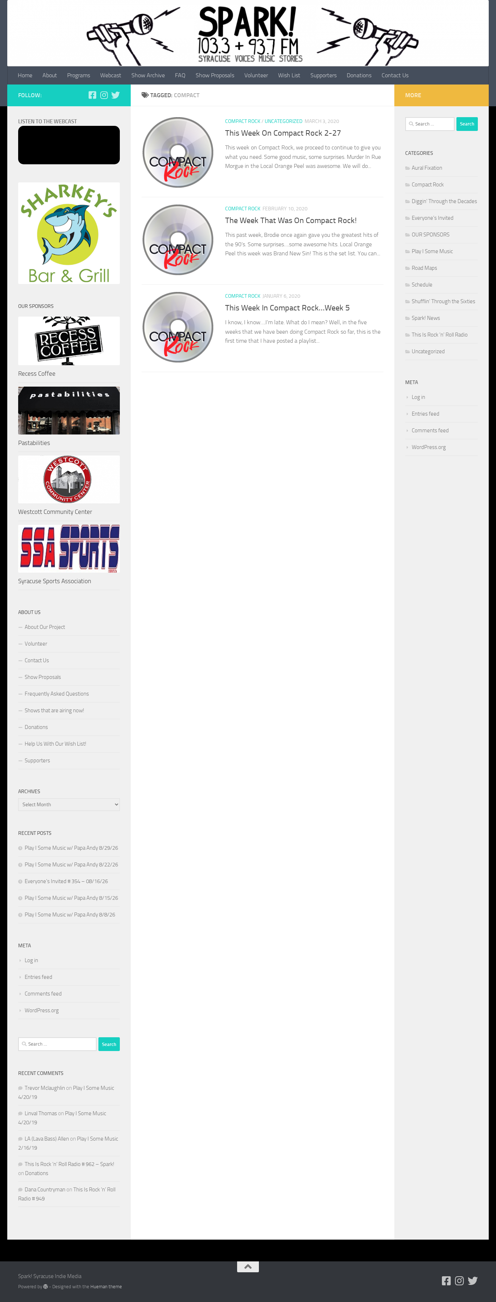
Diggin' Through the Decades (444, 201)
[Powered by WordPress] (45, 1286)
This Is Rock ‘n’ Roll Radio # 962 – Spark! (69, 1164)
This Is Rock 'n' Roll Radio (440, 334)
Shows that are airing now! (54, 710)
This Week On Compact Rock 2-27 (283, 133)
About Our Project (45, 627)
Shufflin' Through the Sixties (443, 301)
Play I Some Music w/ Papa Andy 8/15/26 (71, 898)
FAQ (180, 75)
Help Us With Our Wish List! (55, 744)
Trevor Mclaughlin (45, 1088)
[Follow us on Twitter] (115, 95)
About (49, 75)
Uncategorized (283, 121)
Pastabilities (34, 442)
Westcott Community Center (55, 511)
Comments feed (43, 993)
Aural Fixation (427, 168)
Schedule (422, 284)
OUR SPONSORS (431, 234)
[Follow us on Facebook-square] (92, 95)
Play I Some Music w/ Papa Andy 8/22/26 (71, 864)
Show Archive (148, 75)
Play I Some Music (432, 251)
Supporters (323, 75)
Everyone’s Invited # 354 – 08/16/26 (66, 881)
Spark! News (426, 318)
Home (25, 75)
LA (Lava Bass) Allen (47, 1139)
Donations (359, 75)
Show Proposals (215, 75)
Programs (78, 75)
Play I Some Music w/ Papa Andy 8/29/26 (71, 848)
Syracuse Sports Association (54, 581)
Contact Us (395, 75)
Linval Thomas (41, 1113)
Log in (31, 960)
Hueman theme (106, 1286)
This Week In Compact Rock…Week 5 (287, 308)
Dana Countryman (45, 1189)
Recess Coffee (37, 373)
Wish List (289, 75)
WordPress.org (42, 1010)
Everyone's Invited (433, 218)
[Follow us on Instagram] (103, 95)
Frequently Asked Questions (57, 694)
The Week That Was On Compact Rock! (291, 220)
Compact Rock (242, 121)
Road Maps (424, 268)
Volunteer (256, 75)
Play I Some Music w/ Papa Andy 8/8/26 (70, 914)
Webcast (110, 75)
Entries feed (38, 977)
